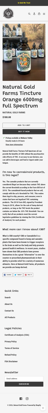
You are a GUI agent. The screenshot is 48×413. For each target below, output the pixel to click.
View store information (14, 145)
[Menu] (44, 13)
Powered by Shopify (34, 405)
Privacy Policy (11, 341)
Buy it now (24, 132)
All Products (10, 317)
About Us (8, 304)
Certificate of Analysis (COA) (17, 335)
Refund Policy (10, 355)
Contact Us (9, 310)
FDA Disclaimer (11, 361)
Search (7, 297)
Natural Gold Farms (20, 405)
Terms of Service (12, 348)
